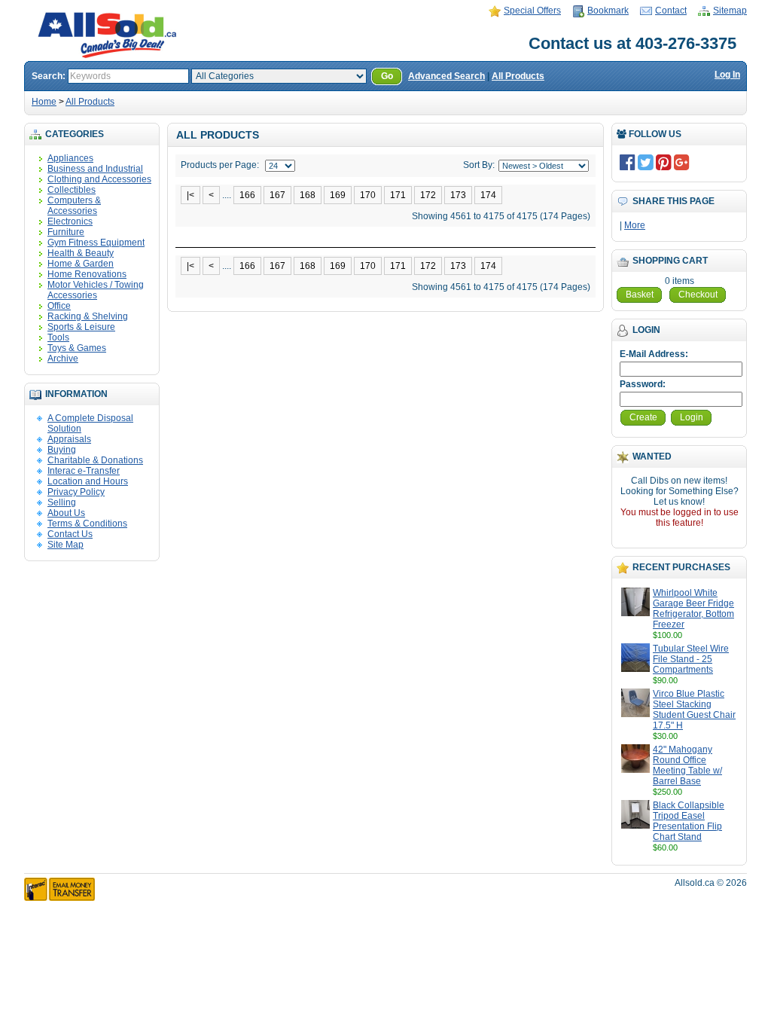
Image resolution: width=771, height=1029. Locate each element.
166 (247, 195)
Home (44, 101)
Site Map (65, 544)
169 (338, 195)
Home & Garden (80, 263)
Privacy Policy (76, 492)
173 (458, 195)
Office (59, 306)
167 (277, 195)
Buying (61, 449)
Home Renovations (86, 274)
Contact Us (70, 534)
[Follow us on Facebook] (627, 162)
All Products (518, 76)
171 (398, 195)
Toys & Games (76, 348)
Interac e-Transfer (83, 471)
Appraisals (69, 439)
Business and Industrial (95, 168)
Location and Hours (87, 481)
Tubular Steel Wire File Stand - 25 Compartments (691, 659)
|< (190, 195)
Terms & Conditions (87, 523)
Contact (671, 10)
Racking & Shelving (87, 316)
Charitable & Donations (95, 460)
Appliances (70, 158)
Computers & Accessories (74, 205)
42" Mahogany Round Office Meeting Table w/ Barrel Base (687, 765)
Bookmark (608, 10)
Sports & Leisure (81, 327)
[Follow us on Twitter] (646, 162)
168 (307, 195)
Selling (61, 502)
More (634, 225)
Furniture (65, 232)
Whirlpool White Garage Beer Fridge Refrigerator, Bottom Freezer (693, 609)
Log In (727, 74)
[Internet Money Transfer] (59, 898)
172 (428, 195)
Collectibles (71, 190)
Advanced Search (446, 76)
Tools (58, 337)
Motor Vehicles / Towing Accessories (95, 290)
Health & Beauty (80, 253)
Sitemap (730, 10)
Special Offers (532, 10)
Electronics (70, 221)
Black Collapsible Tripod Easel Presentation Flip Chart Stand (688, 821)
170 (368, 195)
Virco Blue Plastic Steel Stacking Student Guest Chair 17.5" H (694, 710)
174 (488, 195)
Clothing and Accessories (99, 179)
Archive (62, 358)
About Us (66, 513)
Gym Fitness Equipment (96, 242)
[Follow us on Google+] (682, 162)
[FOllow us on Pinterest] (664, 162)
